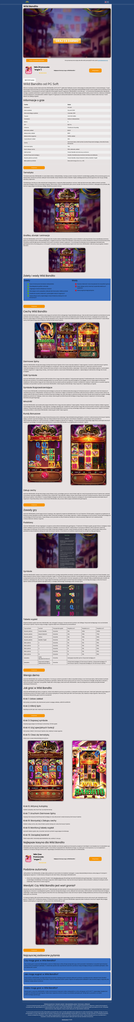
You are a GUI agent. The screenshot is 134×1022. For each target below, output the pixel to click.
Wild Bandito (65, 1019)
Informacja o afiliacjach (84, 1004)
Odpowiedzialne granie (71, 1004)
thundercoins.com (59, 878)
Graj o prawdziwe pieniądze (36, 60)
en (107, 2)
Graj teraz (95, 70)
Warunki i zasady (60, 1004)
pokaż (32, 80)
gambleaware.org (103, 60)
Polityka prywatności (49, 1004)
